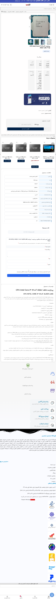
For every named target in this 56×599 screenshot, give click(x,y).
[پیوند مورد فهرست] (28, 465)
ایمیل (48, 264)
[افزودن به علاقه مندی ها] (44, 142)
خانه (25, 11)
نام (49, 258)
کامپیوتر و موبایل (19, 11)
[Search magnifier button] (54, 8)
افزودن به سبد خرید (25, 128)
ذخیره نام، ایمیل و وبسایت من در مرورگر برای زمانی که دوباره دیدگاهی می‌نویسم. (33, 271)
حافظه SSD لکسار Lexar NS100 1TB (7, 157)
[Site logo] (28, 4)
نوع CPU (37, 124)
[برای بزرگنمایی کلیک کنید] (49, 36)
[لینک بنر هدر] (28, 1)
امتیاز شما (47, 246)
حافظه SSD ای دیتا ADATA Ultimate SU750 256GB (48, 157)
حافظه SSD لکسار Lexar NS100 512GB (21, 157)
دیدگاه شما (47, 249)
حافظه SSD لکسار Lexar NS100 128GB (35, 157)
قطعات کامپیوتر (11, 11)
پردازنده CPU (3, 11)
